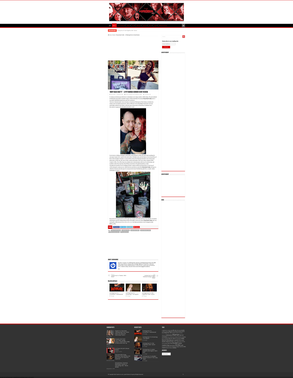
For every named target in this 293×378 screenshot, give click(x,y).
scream (165, 343)
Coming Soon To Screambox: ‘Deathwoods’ (116, 293)
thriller (178, 345)
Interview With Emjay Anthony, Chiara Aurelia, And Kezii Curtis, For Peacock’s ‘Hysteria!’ (122, 357)
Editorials (139, 25)
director (170, 331)
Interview (169, 340)
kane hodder (181, 340)
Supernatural (172, 345)
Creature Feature (165, 331)
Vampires (174, 346)
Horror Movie (175, 337)
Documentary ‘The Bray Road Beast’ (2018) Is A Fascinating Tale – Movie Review (121, 365)
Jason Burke (113, 94)
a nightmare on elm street (167, 330)
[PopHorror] (146, 12)
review (167, 341)
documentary (175, 331)
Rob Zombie (182, 341)
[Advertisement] (133, 48)
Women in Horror (168, 347)
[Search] (183, 36)
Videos (128, 25)
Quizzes (144, 25)
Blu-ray (174, 330)
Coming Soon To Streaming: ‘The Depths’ (132, 293)
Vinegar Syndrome (180, 346)
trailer (182, 345)
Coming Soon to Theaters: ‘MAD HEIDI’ (118, 275)
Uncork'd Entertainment (167, 346)
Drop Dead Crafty (135, 230)
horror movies (182, 337)
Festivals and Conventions (134, 94)
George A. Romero (175, 332)
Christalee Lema (125, 230)
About (150, 25)
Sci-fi (163, 343)
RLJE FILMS (171, 341)
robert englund (177, 341)
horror (176, 334)
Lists (133, 25)
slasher (180, 343)
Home (110, 35)
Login (155, 25)
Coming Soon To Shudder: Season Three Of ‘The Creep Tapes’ (150, 358)
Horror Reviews (121, 25)
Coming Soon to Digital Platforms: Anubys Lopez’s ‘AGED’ (149, 276)
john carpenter (175, 340)
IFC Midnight (178, 338)
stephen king (165, 345)
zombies (174, 347)
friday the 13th (168, 332)
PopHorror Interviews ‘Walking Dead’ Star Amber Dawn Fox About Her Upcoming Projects (122, 333)
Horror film (169, 337)
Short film (169, 343)
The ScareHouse (124, 232)
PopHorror (110, 25)
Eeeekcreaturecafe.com (126, 222)
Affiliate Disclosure (163, 25)
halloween (169, 335)
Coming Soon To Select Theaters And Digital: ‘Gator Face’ (129, 30)
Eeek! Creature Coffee (145, 230)
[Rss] (183, 374)
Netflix (163, 341)
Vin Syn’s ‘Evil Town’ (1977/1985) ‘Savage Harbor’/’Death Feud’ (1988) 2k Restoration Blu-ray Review (118, 341)
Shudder (175, 343)
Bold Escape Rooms (116, 230)
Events (114, 35)
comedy (182, 330)
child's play (178, 330)
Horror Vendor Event (114, 232)
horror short (172, 338)
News (114, 25)
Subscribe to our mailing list (170, 41)
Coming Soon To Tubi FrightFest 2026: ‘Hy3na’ (148, 293)
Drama (179, 331)
